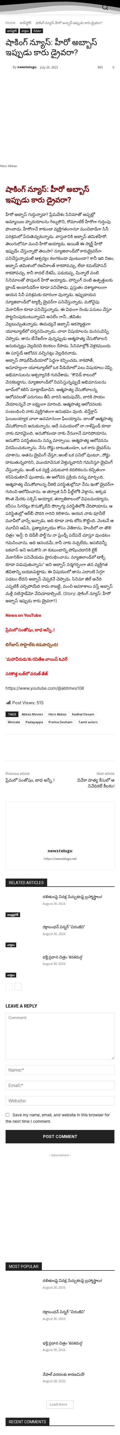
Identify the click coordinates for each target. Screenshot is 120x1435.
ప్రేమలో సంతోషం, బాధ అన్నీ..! (30, 780)
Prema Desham (61, 722)
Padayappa (34, 722)
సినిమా (37, 31)
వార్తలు (25, 31)
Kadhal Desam (83, 714)
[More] (80, 81)
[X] (41, 81)
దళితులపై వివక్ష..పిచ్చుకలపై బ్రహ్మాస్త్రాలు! (72, 896)
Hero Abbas (57, 714)
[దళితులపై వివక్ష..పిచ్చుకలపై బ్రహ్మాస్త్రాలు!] (22, 905)
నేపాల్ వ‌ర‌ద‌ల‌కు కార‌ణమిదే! (64, 1374)
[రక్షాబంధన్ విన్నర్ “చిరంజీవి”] (22, 935)
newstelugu (27, 67)
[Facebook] (28, 81)
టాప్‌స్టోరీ (25, 22)
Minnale (14, 722)
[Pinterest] (54, 81)
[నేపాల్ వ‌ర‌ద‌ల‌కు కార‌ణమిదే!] (22, 1383)
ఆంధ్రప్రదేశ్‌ (12, 915)
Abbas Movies (32, 714)
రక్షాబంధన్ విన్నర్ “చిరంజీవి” (64, 927)
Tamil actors (88, 722)
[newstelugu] (9, 67)
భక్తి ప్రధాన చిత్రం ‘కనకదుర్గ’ (63, 957)
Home (10, 22)
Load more (58, 1404)
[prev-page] (9, 986)
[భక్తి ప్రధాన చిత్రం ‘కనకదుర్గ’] (22, 966)
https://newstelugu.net (60, 859)
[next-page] (18, 986)
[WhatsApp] (67, 81)
